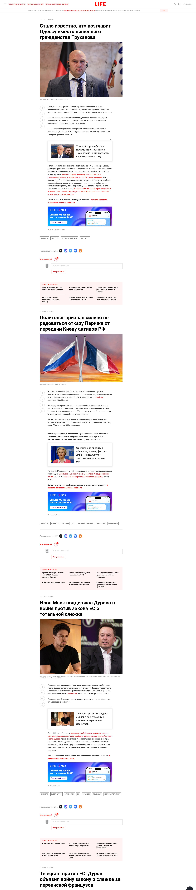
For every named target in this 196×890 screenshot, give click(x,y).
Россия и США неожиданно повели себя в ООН (79, 574)
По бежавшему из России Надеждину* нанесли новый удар (80, 855)
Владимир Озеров (55, 515)
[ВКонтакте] (75, 251)
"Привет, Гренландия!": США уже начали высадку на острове (107, 289)
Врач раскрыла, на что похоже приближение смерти (81, 298)
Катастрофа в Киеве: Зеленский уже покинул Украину (51, 299)
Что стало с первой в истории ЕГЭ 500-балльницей (53, 854)
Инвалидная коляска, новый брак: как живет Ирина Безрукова (107, 575)
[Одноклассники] (80, 251)
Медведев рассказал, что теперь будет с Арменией (106, 298)
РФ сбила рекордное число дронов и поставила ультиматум (106, 845)
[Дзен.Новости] (61, 251)
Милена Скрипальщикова (57, 229)
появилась (72, 693)
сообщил (99, 397)
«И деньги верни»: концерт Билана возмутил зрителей (52, 288)
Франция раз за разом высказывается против (83, 476)
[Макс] (66, 251)
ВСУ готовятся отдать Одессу (53, 582)
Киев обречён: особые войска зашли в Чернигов (80, 288)
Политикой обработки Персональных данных (79, 11)
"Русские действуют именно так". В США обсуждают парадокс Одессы (53, 575)
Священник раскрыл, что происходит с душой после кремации (106, 584)
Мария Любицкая (55, 785)
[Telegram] (70, 251)
